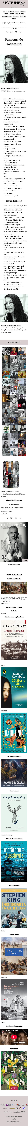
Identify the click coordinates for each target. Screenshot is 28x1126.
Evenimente (19, 13)
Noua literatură (5, 90)
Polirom (3, 665)
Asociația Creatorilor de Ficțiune (14, 494)
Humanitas (15, 504)
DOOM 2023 (14, 610)
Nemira (3, 930)
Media (14, 1119)
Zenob (11, 13)
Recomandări (7, 16)
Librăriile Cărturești (14, 500)
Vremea (3, 1022)
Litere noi (3, 613)
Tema (6, 13)
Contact (23, 16)
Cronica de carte (12, 11)
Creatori (16, 16)
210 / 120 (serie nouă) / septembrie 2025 (14, 91)
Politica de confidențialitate (14, 1116)
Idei (4, 11)
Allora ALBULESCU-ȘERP (9, 88)
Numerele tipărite (14, 564)
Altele (14, 19)
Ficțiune (22, 11)
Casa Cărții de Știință (6, 835)
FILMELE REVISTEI (14, 607)
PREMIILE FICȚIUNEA (6, 511)
